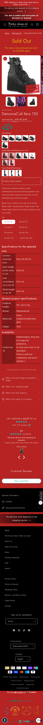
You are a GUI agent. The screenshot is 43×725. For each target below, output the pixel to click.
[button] (4, 24)
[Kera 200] (5, 173)
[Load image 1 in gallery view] (10, 101)
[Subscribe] (35, 621)
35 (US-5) (9, 222)
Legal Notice (10, 600)
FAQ (6, 563)
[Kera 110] (12, 162)
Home (7, 33)
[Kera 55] (12, 156)
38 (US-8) (24, 227)
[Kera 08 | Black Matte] (12, 138)
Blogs (7, 530)
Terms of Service (11, 584)
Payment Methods (12, 557)
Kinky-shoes (13, 677)
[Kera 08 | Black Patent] (5, 138)
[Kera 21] (5, 156)
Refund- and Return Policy (15, 595)
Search (7, 568)
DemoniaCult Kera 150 (33, 33)
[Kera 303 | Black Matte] (18, 173)
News (7, 552)
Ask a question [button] (21, 481)
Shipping (14, 121)
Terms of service (16, 681)
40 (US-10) (25, 232)
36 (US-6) (24, 222)
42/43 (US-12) (27, 238)
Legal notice (30, 684)
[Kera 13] (32, 138)
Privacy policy (35, 677)
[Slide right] (40, 102)
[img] (21, 422)
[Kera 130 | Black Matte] (25, 156)
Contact (8, 606)
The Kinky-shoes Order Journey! (18, 536)
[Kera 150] (5, 162)
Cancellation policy (22, 688)
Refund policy (24, 677)
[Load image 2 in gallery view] (21, 101)
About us (8, 541)
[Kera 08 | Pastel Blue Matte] (18, 138)
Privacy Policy (10, 579)
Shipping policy (29, 681)
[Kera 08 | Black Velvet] (25, 138)
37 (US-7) (9, 227)
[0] (38, 720)
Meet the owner (11, 547)
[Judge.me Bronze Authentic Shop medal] (21, 711)
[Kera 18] (5, 145)
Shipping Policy (11, 590)
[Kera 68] (18, 156)
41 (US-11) (10, 238)
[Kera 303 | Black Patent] (12, 173)
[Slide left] (2, 102)
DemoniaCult (17, 33)
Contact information (17, 684)
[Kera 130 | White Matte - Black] (32, 156)
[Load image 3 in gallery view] (32, 101)
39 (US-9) (9, 232)
